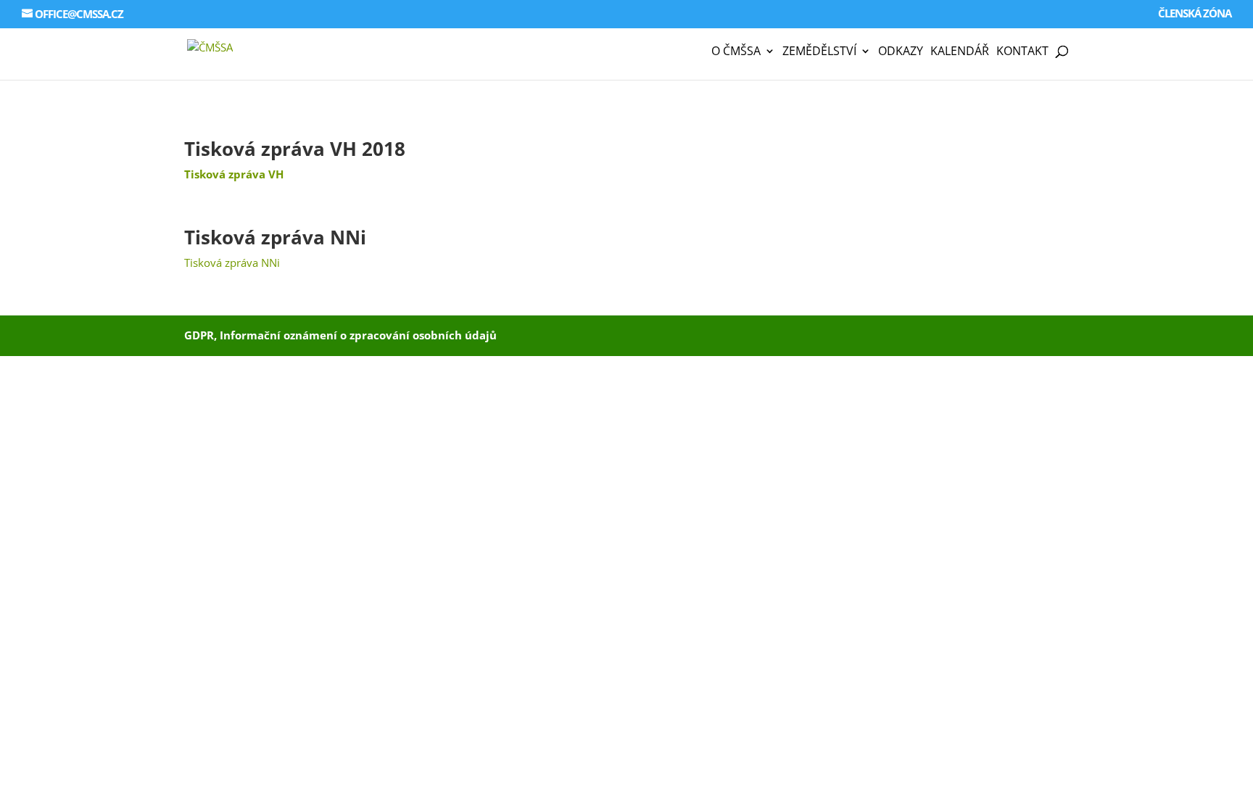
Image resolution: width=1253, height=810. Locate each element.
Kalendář (959, 52)
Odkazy (900, 52)
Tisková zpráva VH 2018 (294, 149)
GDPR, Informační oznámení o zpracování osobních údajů (340, 335)
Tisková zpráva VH (234, 174)
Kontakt (1022, 52)
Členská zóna (1194, 14)
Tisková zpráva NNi (275, 237)
